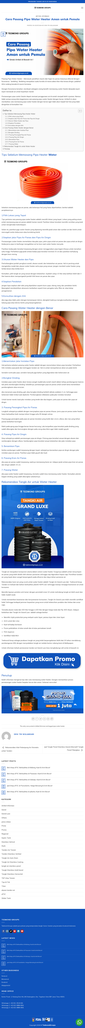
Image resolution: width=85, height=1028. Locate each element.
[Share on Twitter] (40, 719)
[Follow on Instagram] (7, 931)
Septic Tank (6, 838)
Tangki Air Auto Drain (10, 858)
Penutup (7, 149)
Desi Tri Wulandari (51, 25)
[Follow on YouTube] (22, 931)
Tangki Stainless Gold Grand (12, 870)
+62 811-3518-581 (16, 1003)
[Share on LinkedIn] (52, 719)
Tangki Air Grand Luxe (57, 582)
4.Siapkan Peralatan (14, 123)
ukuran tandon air (8, 890)
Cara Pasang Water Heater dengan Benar (18, 128)
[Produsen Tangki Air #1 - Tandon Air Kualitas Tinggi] (42, 8)
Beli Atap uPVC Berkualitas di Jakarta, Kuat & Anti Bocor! (28, 792)
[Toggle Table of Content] (79, 111)
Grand (4, 810)
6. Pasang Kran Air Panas (16, 142)
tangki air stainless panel (11, 866)
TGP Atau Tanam (8, 878)
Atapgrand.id (6, 985)
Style (3, 846)
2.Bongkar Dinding (13, 132)
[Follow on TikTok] (11, 931)
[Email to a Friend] (44, 719)
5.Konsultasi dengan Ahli (15, 125)
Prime (4, 826)
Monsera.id (5, 979)
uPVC (4, 894)
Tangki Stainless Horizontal (12, 874)
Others (4, 818)
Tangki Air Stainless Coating (12, 862)
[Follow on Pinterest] (14, 931)
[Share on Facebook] (37, 719)
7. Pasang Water (13, 144)
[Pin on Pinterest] (48, 719)
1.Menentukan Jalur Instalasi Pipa (18, 130)
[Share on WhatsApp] (33, 719)
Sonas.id (4, 976)
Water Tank (6, 898)
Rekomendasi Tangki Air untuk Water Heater (19, 146)
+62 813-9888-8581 (17, 1005)
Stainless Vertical (8, 842)
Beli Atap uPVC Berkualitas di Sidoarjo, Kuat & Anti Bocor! (28, 780)
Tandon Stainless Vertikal (11, 854)
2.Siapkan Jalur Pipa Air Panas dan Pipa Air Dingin (24, 118)
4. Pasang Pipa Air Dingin (16, 137)
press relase (6, 822)
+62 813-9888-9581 (17, 1007)
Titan (4, 886)
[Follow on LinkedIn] (18, 931)
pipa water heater (59, 726)
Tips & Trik (6, 882)
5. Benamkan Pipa (13, 139)
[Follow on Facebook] (3, 931)
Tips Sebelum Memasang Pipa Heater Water (19, 114)
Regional (5, 834)
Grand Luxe (6, 814)
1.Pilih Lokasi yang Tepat (15, 116)
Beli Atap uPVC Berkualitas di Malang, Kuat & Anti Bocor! (28, 768)
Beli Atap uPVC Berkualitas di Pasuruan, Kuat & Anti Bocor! (29, 774)
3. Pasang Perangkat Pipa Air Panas (19, 135)
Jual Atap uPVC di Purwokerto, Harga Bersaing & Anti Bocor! (29, 786)
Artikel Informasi (42, 16)
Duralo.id (4, 982)
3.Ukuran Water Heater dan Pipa (18, 121)
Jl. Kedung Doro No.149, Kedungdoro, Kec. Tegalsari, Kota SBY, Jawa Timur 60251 (38, 997)
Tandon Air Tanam (9, 850)
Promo (4, 830)
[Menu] (82, 7)
